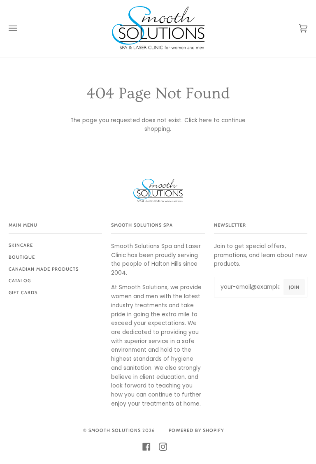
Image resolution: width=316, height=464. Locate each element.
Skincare (21, 245)
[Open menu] (21, 28)
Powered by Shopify (196, 430)
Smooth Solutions (114, 430)
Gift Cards (23, 292)
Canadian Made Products (44, 269)
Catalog (20, 280)
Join (294, 287)
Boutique (22, 257)
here (205, 120)
